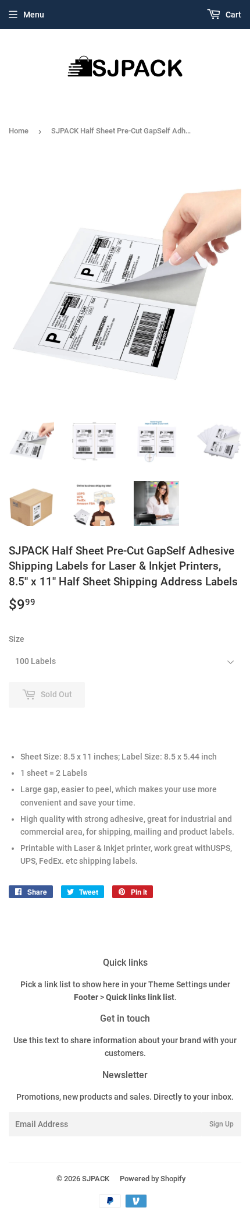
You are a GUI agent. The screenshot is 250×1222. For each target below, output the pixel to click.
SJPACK (95, 1178)
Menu (33, 14)
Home (18, 130)
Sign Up (221, 1124)
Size (16, 639)
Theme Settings (177, 984)
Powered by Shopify (152, 1178)
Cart (232, 14)
